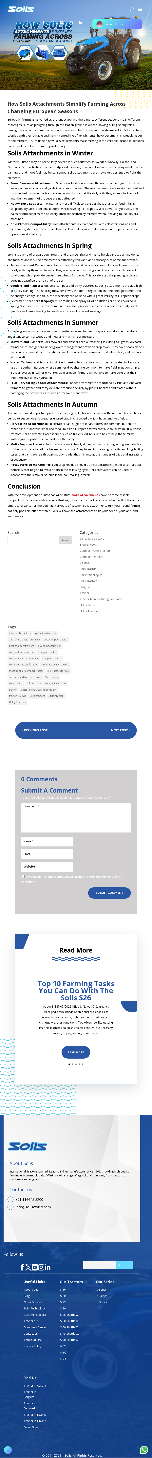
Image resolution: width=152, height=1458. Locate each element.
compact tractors (52, 658)
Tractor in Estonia (35, 1414)
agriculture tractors (92, 538)
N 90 (63, 1352)
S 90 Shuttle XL (69, 1340)
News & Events (33, 1302)
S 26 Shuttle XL (69, 1315)
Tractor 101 (31, 1321)
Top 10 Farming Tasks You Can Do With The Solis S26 (76, 990)
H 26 (63, 1359)
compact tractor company (23, 658)
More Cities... (32, 1427)
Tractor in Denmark (30, 1405)
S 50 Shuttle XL (69, 1321)
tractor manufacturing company (38, 689)
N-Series (101, 1296)
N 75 (63, 1346)
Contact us (31, 1333)
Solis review (51, 677)
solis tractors (34, 683)
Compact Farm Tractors (95, 551)
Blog (27, 1296)
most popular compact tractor (26, 671)
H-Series (101, 1302)
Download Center (35, 1327)
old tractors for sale (58, 671)
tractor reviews (17, 696)
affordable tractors (20, 633)
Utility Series (87, 605)
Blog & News (88, 544)
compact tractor (47, 652)
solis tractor (16, 683)
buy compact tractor (49, 646)
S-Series (101, 1289)
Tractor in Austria (35, 1385)
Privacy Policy (32, 1346)
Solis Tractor (88, 569)
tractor (13, 689)
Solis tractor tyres (91, 575)
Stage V (84, 587)
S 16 (63, 1289)
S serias (85, 563)
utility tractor (56, 696)
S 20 (63, 1296)
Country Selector (113, 24)
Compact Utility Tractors (55, 664)
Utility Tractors (89, 611)
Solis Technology (35, 1308)
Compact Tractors (91, 557)
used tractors (37, 696)
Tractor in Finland (35, 1421)
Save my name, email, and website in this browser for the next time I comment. (71, 879)
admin (50, 1006)
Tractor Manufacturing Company (101, 599)
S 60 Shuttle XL (69, 1327)
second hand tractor (20, 677)
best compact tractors (21, 646)
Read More (76, 1052)
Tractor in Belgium (30, 1394)
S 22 (63, 1302)
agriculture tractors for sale (24, 639)
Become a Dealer (35, 1315)
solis (38, 677)
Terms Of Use (33, 1340)
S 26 (63, 1308)
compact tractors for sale (23, 664)
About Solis (31, 1289)
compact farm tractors (21, 652)
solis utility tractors (55, 683)
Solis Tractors (88, 581)
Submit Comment (109, 892)
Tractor (84, 593)
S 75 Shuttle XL (69, 1333)
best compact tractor (55, 639)
